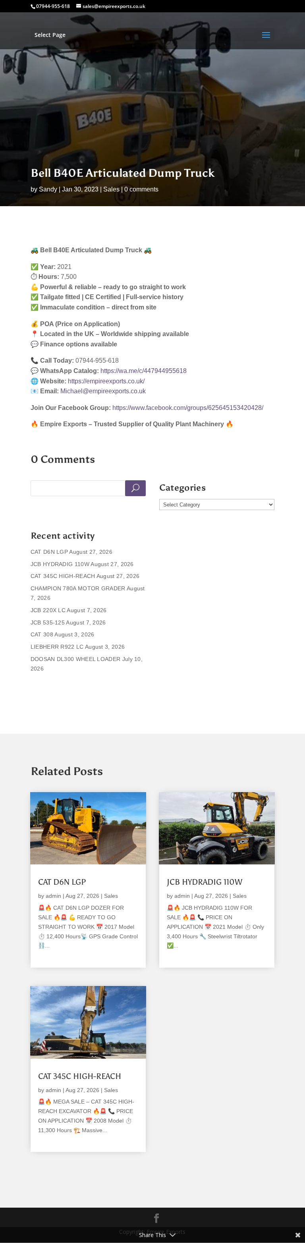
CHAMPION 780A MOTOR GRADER (78, 588)
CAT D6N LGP (49, 552)
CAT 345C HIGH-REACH (63, 576)
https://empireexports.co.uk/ (106, 381)
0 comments (141, 189)
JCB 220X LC (48, 610)
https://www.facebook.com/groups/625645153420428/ (187, 407)
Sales (111, 189)
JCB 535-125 (48, 622)
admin (53, 896)
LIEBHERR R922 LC (57, 647)
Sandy (48, 189)
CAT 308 (42, 634)
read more (52, 955)
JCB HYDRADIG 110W (60, 564)
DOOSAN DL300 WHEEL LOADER (76, 659)
